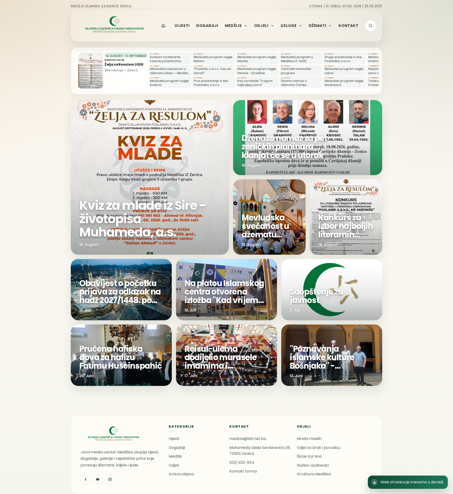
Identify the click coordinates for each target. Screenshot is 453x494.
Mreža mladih (309, 438)
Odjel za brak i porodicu (318, 447)
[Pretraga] (370, 25)
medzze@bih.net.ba (247, 438)
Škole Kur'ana (309, 456)
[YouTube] (98, 479)
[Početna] (163, 25)
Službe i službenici (313, 465)
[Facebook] (85, 479)
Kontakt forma (243, 471)
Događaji (177, 447)
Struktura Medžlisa (314, 474)
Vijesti (174, 438)
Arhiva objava (181, 474)
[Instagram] (110, 479)
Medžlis (175, 456)
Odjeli (174, 465)
